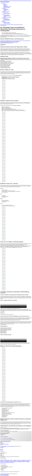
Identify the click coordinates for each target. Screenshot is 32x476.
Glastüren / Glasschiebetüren (7, 17)
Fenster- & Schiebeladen (7, 23)
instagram (8, 1)
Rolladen (24, 461)
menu (1, 25)
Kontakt (26, 0)
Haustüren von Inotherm (7, 13)
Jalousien (4, 462)
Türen (3, 14)
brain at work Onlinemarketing (4, 475)
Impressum (1, 474)
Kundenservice (11, 42)
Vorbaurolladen (28, 461)
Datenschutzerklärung (6, 474)
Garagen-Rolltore (29, 460)
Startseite (6, 0)
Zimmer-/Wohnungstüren (7, 15)
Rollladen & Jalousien (6, 22)
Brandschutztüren (6, 18)
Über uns (8, 0)
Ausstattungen (4, 42)
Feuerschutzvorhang (14, 461)
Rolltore (5, 10)
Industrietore (3, 3)
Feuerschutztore (2, 461)
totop (1, 442)
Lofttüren (5, 16)
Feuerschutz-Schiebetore (7, 19)
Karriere (11, 0)
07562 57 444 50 (2, 0)
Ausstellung (13, 0)
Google (3, 471)
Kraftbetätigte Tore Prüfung (7, 6)
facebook (5, 1)
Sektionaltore (5, 4)
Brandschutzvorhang (6, 20)
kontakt (3, 25)
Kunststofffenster (20, 461)
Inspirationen (16, 0)
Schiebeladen (12, 462)
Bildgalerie (7, 42)
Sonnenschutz (4, 21)
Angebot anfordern (15, 42)
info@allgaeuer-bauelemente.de (9, 446)
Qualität (7, 40)
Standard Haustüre (6, 12)
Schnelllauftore (15, 460)
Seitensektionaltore (6, 9)
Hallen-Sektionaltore (7, 460)
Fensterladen (8, 462)
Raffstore (1, 462)
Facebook (1, 449)
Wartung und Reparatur (7, 7)
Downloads (23, 0)
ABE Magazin (20, 0)
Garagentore (19, 460)
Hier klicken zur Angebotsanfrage (5, 430)
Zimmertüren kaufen (3, 40)
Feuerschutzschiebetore (8, 461)
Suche (5, 25)
